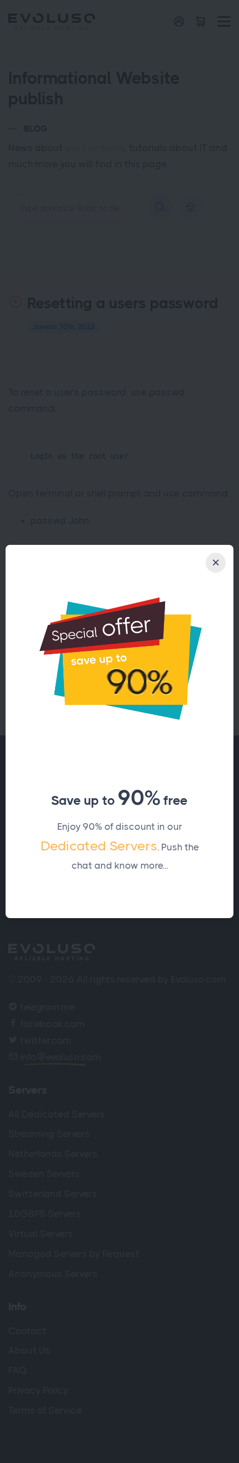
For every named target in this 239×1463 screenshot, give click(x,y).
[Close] (216, 563)
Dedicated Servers (99, 846)
